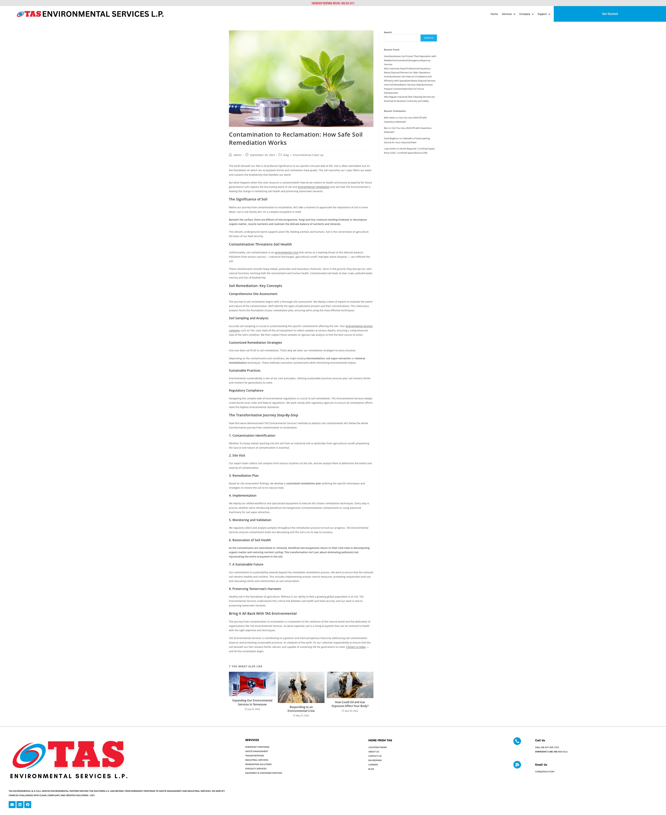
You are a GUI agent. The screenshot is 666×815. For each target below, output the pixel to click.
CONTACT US (375, 756)
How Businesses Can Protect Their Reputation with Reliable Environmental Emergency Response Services (410, 60)
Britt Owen (389, 117)
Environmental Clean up (308, 155)
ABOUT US (373, 751)
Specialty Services (256, 768)
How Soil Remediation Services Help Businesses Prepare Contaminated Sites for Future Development (408, 88)
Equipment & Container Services (263, 773)
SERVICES (252, 740)
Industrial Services (256, 760)
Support (542, 14)
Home (494, 14)
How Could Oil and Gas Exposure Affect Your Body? (350, 704)
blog (286, 155)
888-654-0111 (561, 751)
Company (524, 14)
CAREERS (373, 764)
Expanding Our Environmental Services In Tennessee (252, 702)
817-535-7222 (552, 747)
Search (388, 32)
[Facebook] (27, 804)
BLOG (371, 769)
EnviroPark (375, 760)
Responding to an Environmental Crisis (301, 709)
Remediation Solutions (258, 764)
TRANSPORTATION (254, 755)
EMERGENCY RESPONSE (257, 747)
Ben (386, 128)
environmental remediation (314, 186)
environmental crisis (286, 252)
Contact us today (356, 647)
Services (507, 14)
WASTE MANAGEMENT (256, 751)
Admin (238, 155)
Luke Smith (390, 148)
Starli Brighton (391, 138)
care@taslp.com (544, 771)
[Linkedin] (19, 804)
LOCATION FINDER (377, 747)
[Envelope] (12, 804)
